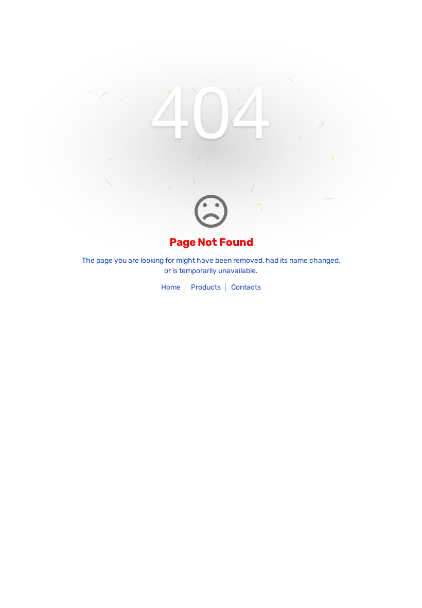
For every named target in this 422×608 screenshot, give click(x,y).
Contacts (246, 287)
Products (206, 287)
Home (171, 287)
